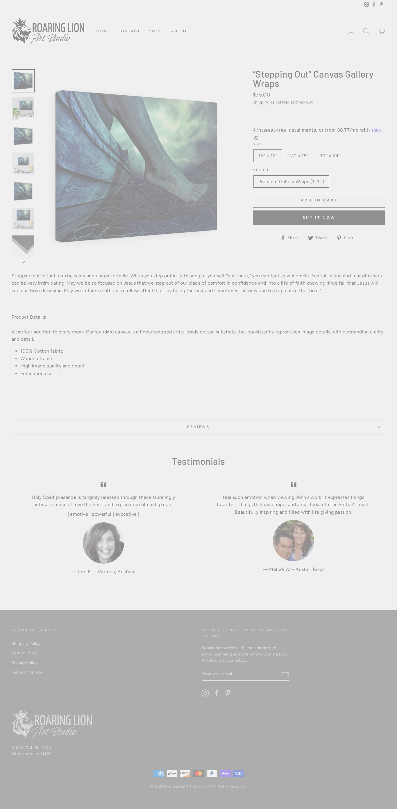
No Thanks (198, 506)
